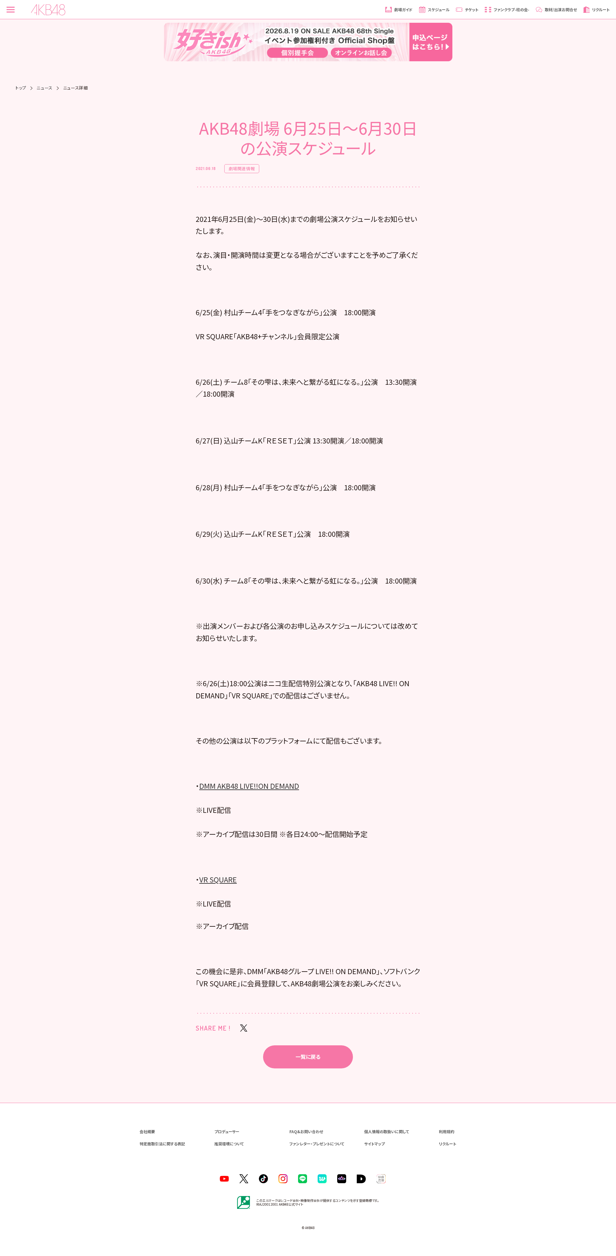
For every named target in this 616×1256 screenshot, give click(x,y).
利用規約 (446, 1131)
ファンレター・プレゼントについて (316, 1143)
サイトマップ (374, 1143)
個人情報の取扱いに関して (386, 1131)
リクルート (447, 1143)
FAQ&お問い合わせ (306, 1131)
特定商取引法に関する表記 (162, 1143)
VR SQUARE (218, 879)
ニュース (45, 88)
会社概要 (147, 1131)
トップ (20, 88)
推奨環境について (229, 1143)
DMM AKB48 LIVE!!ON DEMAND (249, 785)
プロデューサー (226, 1131)
